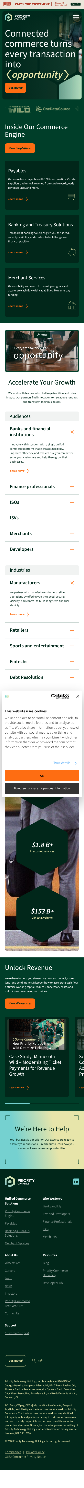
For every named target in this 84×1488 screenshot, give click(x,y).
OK (42, 776)
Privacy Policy (35, 1452)
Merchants (49, 1237)
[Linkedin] (76, 1184)
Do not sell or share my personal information (42, 788)
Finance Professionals (57, 1221)
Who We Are (12, 1263)
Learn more (15, 199)
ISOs (46, 1229)
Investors (11, 1293)
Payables (11, 1223)
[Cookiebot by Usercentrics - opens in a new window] (52, 696)
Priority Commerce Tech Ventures (17, 1303)
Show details (61, 763)
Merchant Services (17, 1243)
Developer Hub (53, 1283)
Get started (15, 88)
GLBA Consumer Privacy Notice (25, 1457)
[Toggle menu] (74, 17)
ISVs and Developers (56, 1214)
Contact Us (12, 1313)
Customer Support (17, 1333)
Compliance (13, 1452)
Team (8, 1278)
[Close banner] (77, 696)
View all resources (20, 1004)
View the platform (20, 148)
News (8, 1286)
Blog (46, 1263)
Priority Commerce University (55, 1272)
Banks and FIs (52, 1206)
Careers (10, 1270)
